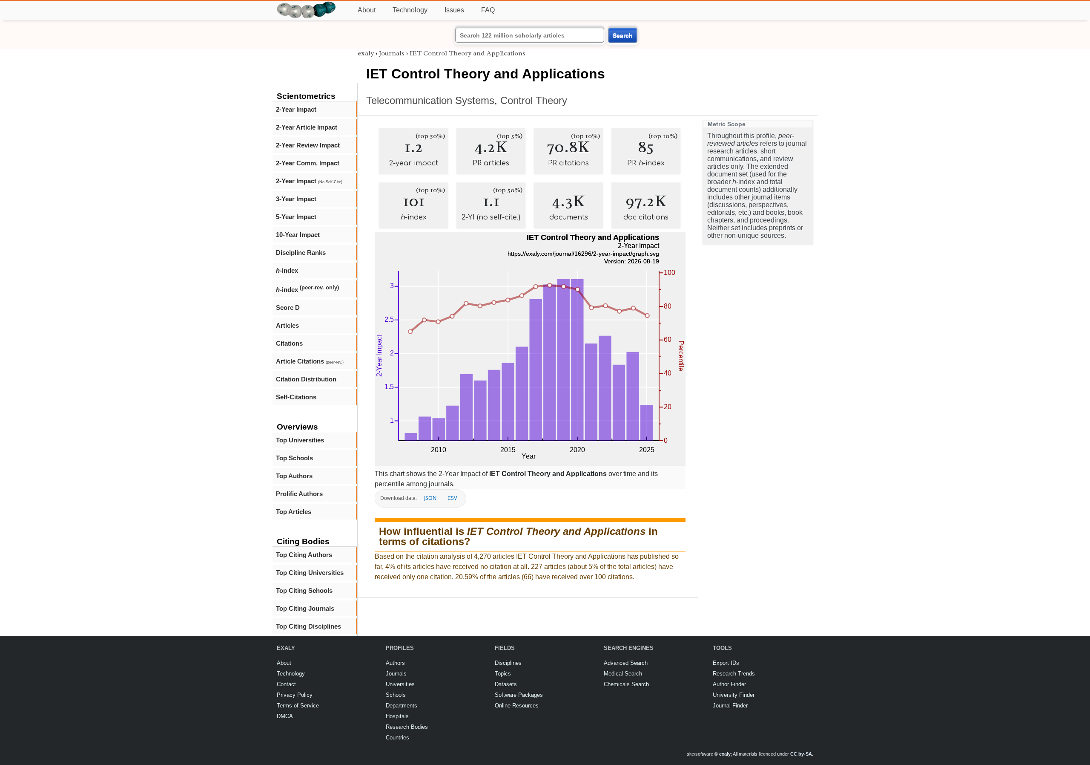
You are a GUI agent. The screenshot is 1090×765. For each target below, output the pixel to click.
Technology (410, 10)
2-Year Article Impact (306, 127)
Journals (391, 53)
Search (623, 35)
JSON (430, 498)
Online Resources (517, 705)
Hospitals (397, 716)
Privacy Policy (295, 695)
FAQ (488, 10)
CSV (452, 498)
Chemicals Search (626, 684)
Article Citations (310, 361)
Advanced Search (626, 663)
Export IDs (726, 663)
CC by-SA (801, 753)
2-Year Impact (296, 109)
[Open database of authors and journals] (306, 5)
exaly (366, 53)
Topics (503, 673)
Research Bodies (407, 727)
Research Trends (734, 673)
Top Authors (294, 475)
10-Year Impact (298, 234)
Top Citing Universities (310, 572)
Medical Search (623, 673)
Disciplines (508, 663)
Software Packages (519, 695)
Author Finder (729, 684)
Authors (395, 663)
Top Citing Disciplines (308, 626)
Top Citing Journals (305, 608)
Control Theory (533, 100)
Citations (289, 343)
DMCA (285, 716)
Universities (400, 684)
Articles (287, 325)
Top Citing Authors (304, 554)
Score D (288, 307)
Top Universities (300, 440)
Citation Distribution (306, 379)
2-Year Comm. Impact (307, 163)
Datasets (506, 684)
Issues (454, 10)
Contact (286, 684)
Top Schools (294, 458)
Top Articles (293, 511)
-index (287, 270)
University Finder (733, 695)
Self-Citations (296, 397)
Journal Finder (730, 705)
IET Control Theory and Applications (467, 53)
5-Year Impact (296, 216)
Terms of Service (298, 705)
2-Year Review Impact (308, 145)
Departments (401, 705)
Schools (396, 695)
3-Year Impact (296, 198)
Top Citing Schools (304, 590)
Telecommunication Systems (430, 100)
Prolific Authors (299, 493)
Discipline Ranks (301, 252)
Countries (397, 737)
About (367, 10)
